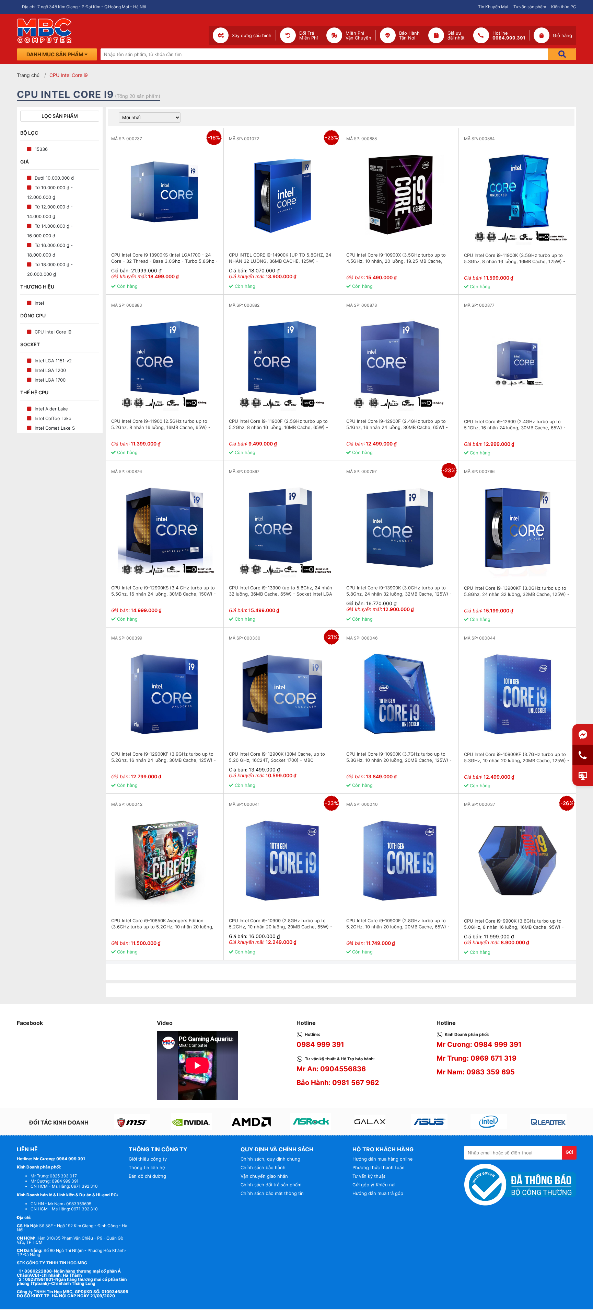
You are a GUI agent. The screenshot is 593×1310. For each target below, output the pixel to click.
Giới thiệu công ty (148, 1159)
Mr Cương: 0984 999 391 (479, 1044)
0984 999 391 (320, 1044)
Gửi (569, 1152)
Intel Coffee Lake (53, 418)
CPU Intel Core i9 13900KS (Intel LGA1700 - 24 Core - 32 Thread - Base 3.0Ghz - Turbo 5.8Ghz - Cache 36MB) (164, 261)
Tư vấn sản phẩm (529, 6)
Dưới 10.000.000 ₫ (54, 178)
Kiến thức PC (563, 6)
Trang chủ (28, 75)
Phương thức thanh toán (378, 1167)
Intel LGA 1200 (50, 370)
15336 (41, 149)
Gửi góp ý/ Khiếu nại (373, 1184)
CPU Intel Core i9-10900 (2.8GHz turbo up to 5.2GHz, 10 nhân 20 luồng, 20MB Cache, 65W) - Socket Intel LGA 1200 (280, 927)
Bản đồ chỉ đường (147, 1176)
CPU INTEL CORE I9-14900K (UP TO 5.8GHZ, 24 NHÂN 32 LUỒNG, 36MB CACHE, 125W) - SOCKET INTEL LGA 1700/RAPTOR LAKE (280, 261)
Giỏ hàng (562, 35)
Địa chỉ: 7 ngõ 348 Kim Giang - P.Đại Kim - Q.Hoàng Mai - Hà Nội (84, 6)
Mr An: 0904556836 (331, 1069)
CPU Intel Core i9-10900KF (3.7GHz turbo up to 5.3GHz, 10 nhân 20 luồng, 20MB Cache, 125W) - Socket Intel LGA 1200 (516, 760)
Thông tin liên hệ (147, 1167)
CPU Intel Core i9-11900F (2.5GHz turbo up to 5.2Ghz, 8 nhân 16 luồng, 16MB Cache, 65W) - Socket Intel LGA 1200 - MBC (278, 427)
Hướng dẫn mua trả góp (377, 1193)
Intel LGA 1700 (50, 380)
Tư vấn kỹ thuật (368, 1176)
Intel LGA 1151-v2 (53, 360)
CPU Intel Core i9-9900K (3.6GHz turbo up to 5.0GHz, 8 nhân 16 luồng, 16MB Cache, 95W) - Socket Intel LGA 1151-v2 (514, 927)
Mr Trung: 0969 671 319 (476, 1058)
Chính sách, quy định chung (270, 1159)
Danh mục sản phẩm (55, 54)
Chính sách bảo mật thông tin (272, 1193)
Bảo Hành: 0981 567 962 (337, 1083)
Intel (39, 303)
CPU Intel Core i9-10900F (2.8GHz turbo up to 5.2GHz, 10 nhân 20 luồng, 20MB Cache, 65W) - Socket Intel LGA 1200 (398, 927)
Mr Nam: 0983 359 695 (476, 1072)
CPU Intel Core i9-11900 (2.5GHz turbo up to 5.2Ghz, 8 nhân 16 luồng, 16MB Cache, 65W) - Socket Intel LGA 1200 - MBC (160, 427)
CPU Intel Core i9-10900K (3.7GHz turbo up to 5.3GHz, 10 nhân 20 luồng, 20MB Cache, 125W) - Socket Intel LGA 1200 (399, 760)
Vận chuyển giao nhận (264, 1176)
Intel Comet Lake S (55, 428)
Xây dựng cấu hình (251, 35)
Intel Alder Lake (51, 408)
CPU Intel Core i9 (53, 332)
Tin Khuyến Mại (493, 6)
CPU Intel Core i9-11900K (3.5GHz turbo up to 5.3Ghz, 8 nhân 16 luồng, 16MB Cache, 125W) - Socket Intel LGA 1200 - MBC (514, 261)
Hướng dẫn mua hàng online (382, 1159)
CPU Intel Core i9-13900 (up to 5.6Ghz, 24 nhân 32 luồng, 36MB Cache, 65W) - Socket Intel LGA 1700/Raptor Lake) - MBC (280, 594)
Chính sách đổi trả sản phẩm (271, 1184)
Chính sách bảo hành (263, 1167)
